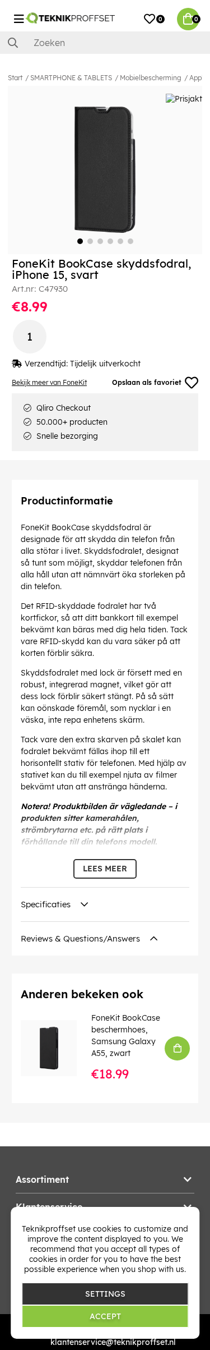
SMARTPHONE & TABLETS (71, 78)
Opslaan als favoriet (146, 382)
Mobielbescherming (150, 78)
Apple (198, 78)
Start (15, 78)
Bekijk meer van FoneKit (49, 382)
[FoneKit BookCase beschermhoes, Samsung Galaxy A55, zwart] (57, 1048)
